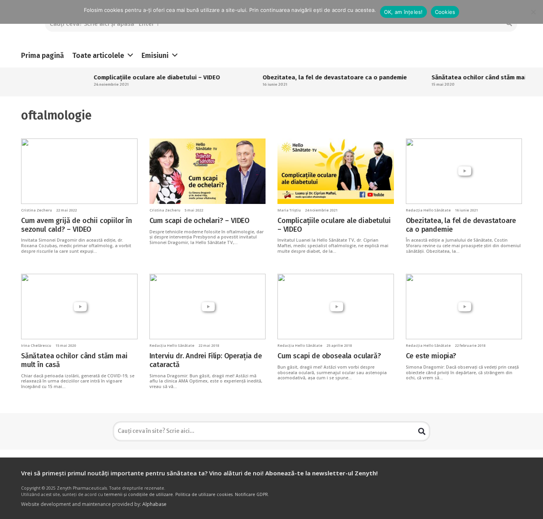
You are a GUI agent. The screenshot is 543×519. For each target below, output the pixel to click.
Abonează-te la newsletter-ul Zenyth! (321, 473)
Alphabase (154, 504)
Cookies (445, 12)
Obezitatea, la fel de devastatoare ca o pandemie (324, 77)
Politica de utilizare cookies (204, 494)
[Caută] (421, 431)
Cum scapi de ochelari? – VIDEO (199, 220)
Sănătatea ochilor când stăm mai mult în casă (74, 360)
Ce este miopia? (431, 356)
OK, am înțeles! (403, 12)
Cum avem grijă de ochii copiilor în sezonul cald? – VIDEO (76, 225)
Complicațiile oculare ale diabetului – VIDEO (146, 77)
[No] (533, 12)
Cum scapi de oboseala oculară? (329, 356)
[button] (130, 55)
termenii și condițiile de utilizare (138, 494)
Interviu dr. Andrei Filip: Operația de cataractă (205, 360)
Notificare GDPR (251, 494)
